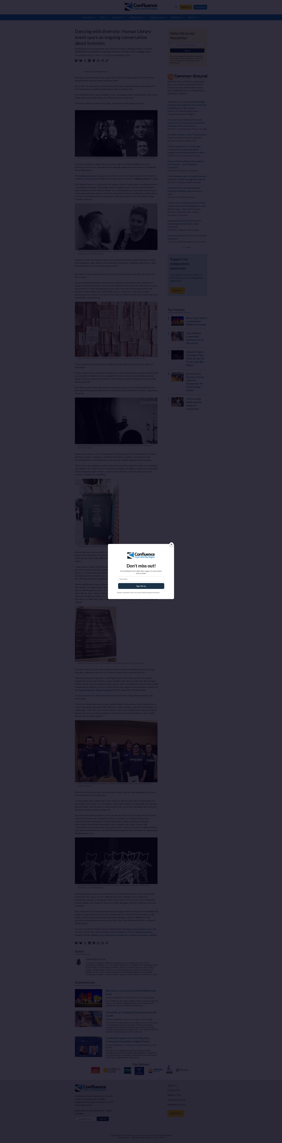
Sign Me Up (141, 586)
